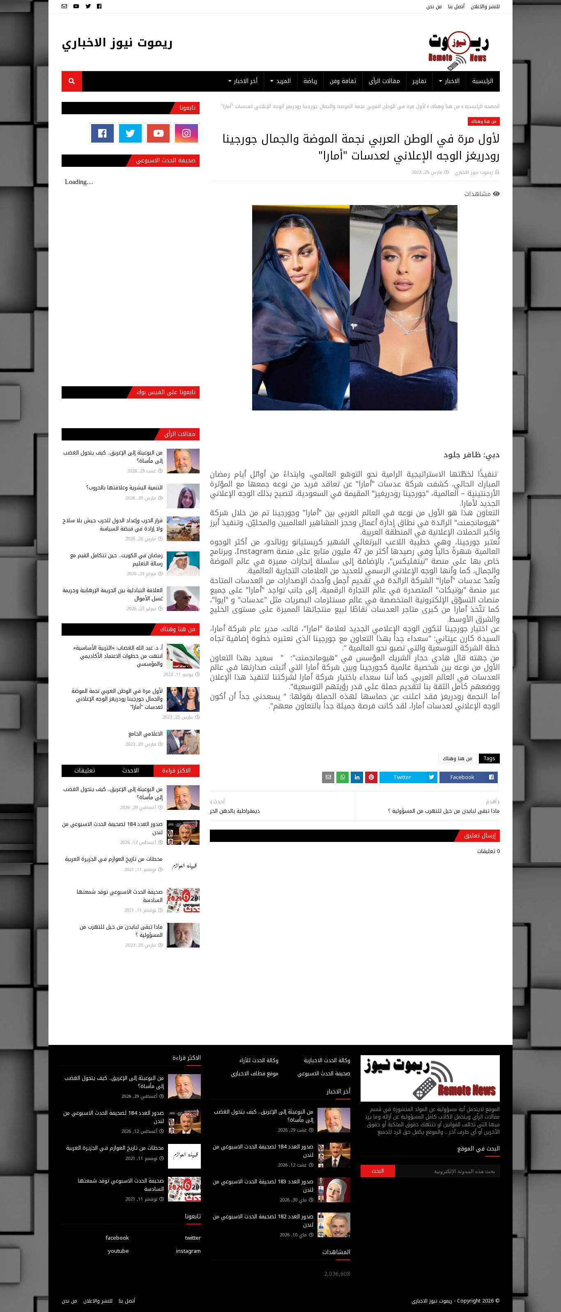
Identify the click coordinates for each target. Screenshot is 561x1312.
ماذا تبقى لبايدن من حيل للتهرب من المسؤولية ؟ (121, 931)
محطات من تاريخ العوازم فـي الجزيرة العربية (114, 859)
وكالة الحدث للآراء (258, 1060)
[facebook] (99, 6)
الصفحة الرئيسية (482, 106)
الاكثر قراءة (176, 770)
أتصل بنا (456, 6)
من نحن (434, 6)
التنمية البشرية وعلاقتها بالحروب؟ (124, 487)
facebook (117, 1238)
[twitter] (88, 6)
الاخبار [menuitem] (452, 81)
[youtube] (76, 6)
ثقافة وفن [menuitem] (343, 81)
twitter (193, 1238)
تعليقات (84, 770)
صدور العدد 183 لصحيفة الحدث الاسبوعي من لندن (263, 1185)
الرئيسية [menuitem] (482, 81)
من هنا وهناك (445, 106)
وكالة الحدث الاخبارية (327, 1060)
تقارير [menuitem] (419, 81)
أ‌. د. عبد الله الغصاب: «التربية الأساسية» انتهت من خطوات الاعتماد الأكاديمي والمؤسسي (118, 656)
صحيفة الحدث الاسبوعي (323, 1073)
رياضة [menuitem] (310, 81)
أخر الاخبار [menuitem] (246, 81)
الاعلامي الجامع (146, 734)
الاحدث (130, 770)
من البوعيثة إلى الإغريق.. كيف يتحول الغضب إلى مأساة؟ (113, 456)
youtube (118, 1251)
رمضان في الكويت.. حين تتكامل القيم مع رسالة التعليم (116, 559)
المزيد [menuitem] (283, 81)
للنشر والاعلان (485, 6)
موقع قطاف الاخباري (254, 1073)
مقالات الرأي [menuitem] (384, 81)
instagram (188, 1251)
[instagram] (186, 133)
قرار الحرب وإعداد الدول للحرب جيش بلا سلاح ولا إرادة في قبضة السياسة (112, 524)
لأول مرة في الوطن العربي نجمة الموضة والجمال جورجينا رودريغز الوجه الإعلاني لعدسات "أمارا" (117, 699)
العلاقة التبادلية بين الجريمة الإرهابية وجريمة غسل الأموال (112, 594)
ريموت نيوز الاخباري (117, 42)
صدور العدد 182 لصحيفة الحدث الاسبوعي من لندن (263, 1220)
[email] (65, 6)
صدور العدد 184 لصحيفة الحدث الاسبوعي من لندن (112, 828)
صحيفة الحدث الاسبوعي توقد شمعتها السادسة (120, 896)
